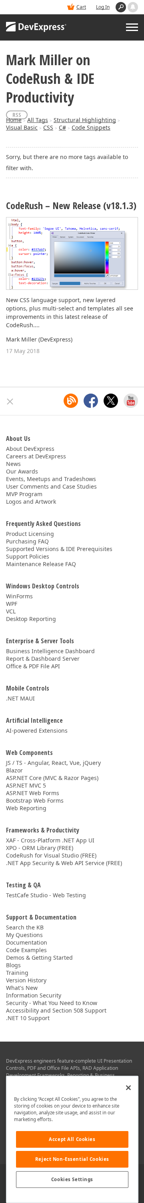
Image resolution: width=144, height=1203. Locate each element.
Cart (81, 7)
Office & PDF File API (33, 666)
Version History (26, 980)
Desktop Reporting (31, 619)
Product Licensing (30, 533)
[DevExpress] (36, 27)
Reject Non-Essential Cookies (72, 1159)
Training (17, 972)
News (13, 464)
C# (62, 127)
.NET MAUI (20, 698)
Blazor (14, 770)
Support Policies (27, 556)
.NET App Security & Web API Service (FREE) (64, 863)
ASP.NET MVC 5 (26, 785)
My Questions (24, 935)
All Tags (37, 120)
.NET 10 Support (28, 1018)
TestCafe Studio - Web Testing (46, 895)
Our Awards (22, 471)
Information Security (33, 995)
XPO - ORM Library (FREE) (39, 848)
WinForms (19, 596)
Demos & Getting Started (39, 957)
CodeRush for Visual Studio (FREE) (51, 855)
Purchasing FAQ (27, 541)
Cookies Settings (72, 1179)
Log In (103, 7)
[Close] (128, 1087)
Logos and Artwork (31, 501)
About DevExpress (30, 448)
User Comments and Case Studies (51, 486)
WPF (11, 603)
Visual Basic (22, 127)
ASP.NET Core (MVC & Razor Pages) (52, 778)
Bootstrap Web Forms (35, 800)
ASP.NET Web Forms (32, 793)
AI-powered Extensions (37, 730)
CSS (48, 127)
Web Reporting (26, 808)
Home (14, 120)
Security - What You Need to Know (51, 1003)
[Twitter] (111, 401)
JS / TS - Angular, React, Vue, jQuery (53, 762)
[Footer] (10, 401)
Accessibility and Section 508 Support (56, 1010)
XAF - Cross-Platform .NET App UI (50, 840)
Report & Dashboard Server (43, 658)
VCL (11, 611)
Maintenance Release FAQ (41, 564)
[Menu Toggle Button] (132, 27)
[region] (72, 1139)
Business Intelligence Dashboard (50, 651)
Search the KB (25, 927)
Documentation (26, 942)
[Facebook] (91, 401)
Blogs (13, 965)
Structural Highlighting (85, 120)
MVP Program (24, 494)
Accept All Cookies (72, 1139)
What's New (22, 988)
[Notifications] (133, 7)
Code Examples (26, 950)
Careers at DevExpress (36, 456)
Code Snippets (91, 127)
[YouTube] (131, 401)
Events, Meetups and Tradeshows (51, 479)
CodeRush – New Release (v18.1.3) (71, 205)
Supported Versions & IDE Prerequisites (59, 549)
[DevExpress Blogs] (71, 401)
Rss (16, 114)
